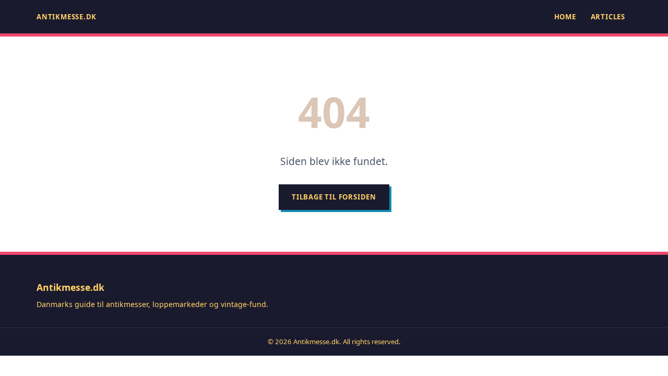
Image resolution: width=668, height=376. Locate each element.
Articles (608, 16)
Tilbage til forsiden (334, 197)
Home (565, 16)
